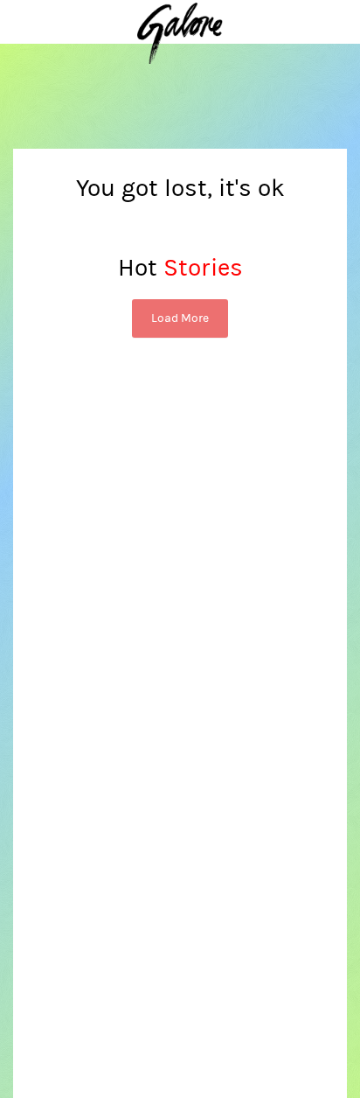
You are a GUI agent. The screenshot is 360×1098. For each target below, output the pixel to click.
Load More (180, 318)
